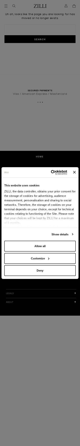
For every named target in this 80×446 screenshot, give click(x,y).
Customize (38, 258)
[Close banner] (74, 172)
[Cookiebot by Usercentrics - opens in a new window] (51, 172)
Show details (60, 234)
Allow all (40, 246)
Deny (40, 270)
